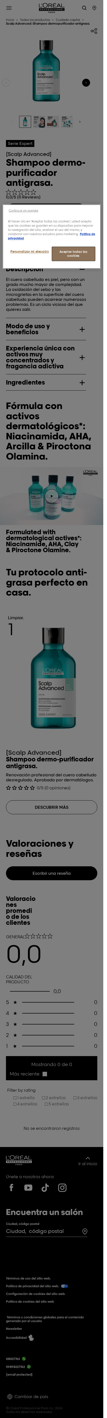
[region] (51, 236)
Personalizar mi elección (29, 252)
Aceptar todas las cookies (73, 254)
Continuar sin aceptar (23, 210)
